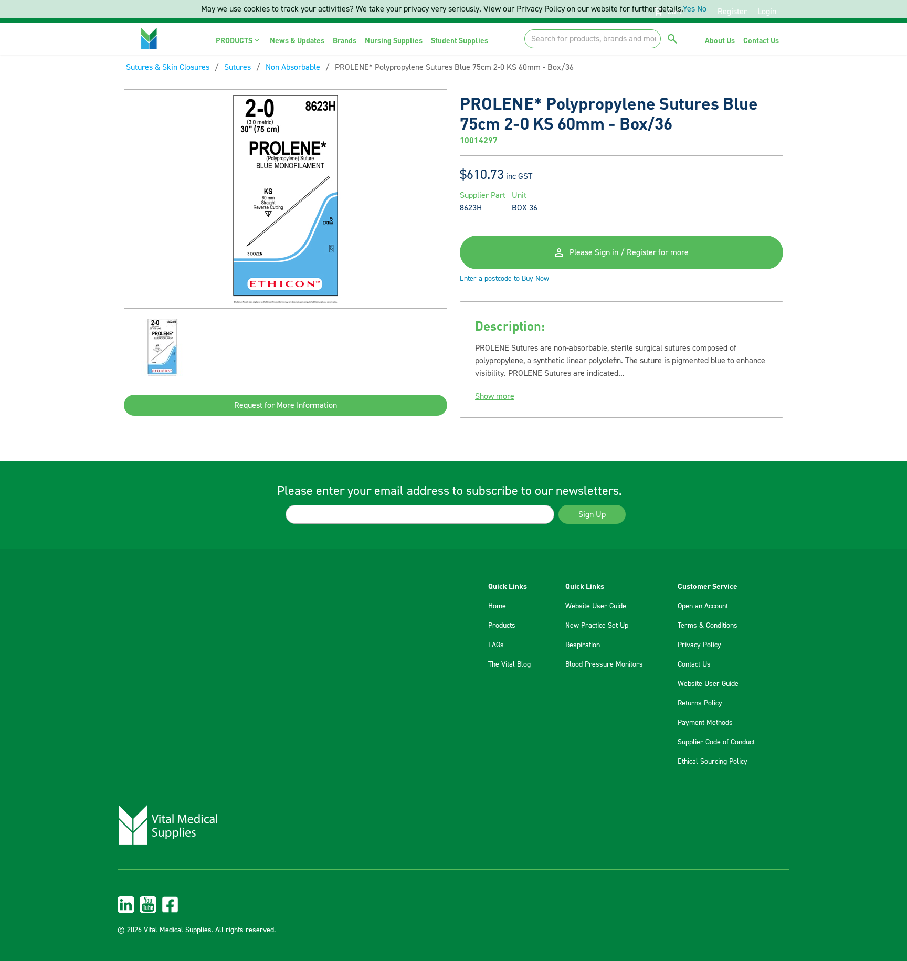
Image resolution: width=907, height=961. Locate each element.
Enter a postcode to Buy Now (504, 278)
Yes (689, 9)
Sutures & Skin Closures (167, 67)
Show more (494, 396)
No (701, 9)
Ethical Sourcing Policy (712, 761)
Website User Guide (595, 606)
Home (497, 606)
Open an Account (703, 606)
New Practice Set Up (596, 625)
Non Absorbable (293, 67)
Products (501, 625)
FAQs (496, 645)
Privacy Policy (699, 645)
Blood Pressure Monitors (604, 664)
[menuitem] (239, 40)
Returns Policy (700, 703)
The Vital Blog (509, 664)
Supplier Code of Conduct (716, 742)
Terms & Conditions (707, 625)
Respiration (582, 645)
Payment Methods (705, 722)
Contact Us (694, 664)
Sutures (237, 67)
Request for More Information (285, 405)
